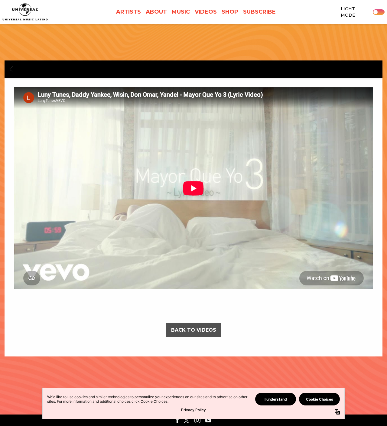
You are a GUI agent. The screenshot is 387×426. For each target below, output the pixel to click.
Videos (206, 11)
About (156, 11)
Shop (230, 11)
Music (181, 11)
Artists (128, 11)
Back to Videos (193, 330)
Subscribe (259, 11)
